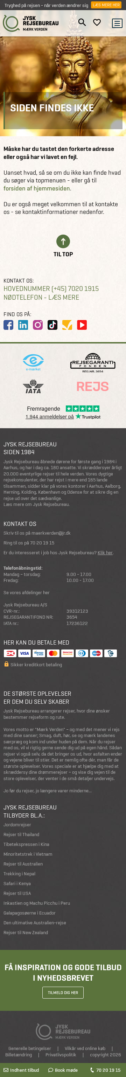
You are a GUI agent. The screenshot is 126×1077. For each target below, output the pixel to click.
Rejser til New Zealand (26, 933)
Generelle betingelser (29, 1048)
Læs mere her (106, 5)
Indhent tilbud (24, 1070)
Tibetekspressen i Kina (26, 844)
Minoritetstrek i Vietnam (28, 854)
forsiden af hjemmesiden (37, 188)
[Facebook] (8, 325)
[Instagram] (38, 325)
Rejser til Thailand (21, 835)
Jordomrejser (17, 825)
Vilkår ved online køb (85, 1048)
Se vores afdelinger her (27, 593)
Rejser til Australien (23, 864)
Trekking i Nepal (19, 874)
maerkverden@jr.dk (51, 533)
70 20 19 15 (108, 1070)
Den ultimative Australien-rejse (35, 923)
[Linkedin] (23, 325)
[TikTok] (52, 325)
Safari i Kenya (17, 884)
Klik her (105, 553)
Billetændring (18, 1055)
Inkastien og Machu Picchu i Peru (37, 903)
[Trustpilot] (67, 325)
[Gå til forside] (31, 23)
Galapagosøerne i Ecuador (30, 913)
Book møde (66, 1070)
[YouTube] (82, 325)
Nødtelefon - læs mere (41, 297)
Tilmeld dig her (63, 992)
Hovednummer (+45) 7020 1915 (51, 288)
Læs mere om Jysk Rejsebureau (36, 504)
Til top (63, 253)
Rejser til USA (17, 893)
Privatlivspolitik (61, 1055)
